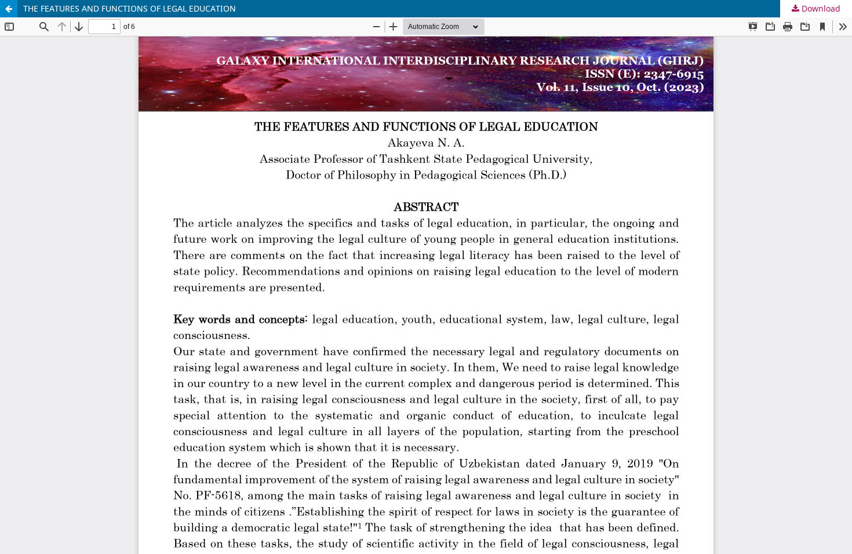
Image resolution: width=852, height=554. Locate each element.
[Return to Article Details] (8, 8)
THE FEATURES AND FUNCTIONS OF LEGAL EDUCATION (129, 8)
